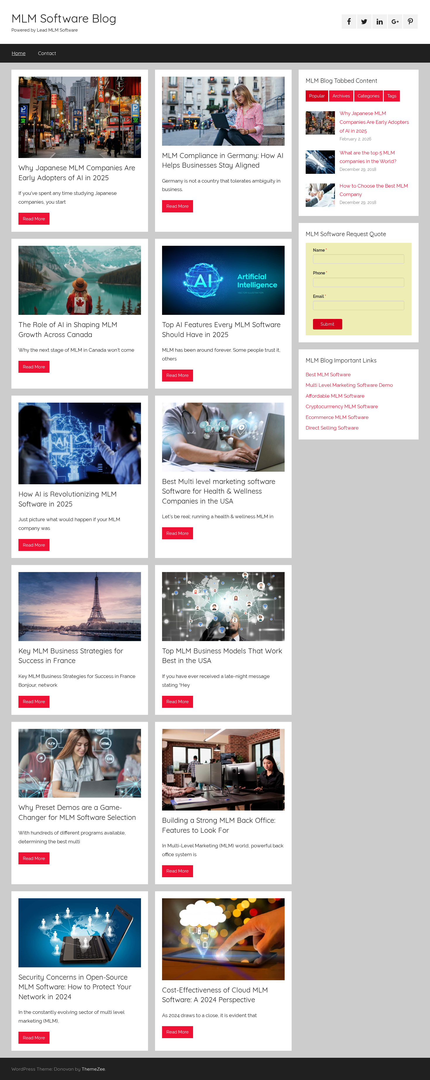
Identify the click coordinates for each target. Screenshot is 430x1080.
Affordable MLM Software (335, 396)
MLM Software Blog (63, 18)
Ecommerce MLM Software (337, 417)
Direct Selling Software (332, 428)
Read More (34, 219)
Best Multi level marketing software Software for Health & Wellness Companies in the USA (218, 491)
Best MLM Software (328, 374)
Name (320, 250)
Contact (47, 53)
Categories (368, 96)
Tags (391, 96)
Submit (327, 324)
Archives (341, 96)
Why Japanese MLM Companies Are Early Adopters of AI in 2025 (374, 122)
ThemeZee (93, 1069)
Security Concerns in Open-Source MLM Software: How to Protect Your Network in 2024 (74, 987)
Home (18, 53)
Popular (317, 96)
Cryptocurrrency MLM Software (342, 406)
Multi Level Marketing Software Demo (349, 385)
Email (319, 296)
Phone (320, 273)
